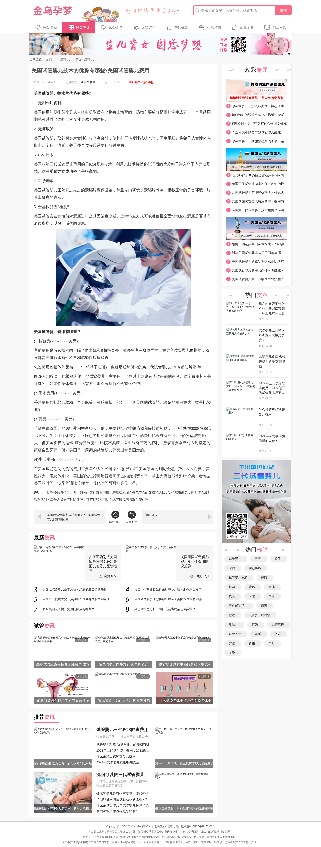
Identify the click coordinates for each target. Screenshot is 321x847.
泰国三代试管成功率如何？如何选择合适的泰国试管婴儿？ (255, 185)
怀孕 (233, 587)
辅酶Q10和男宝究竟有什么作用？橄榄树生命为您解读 (256, 125)
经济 (108, 469)
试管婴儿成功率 (260, 615)
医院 (61, 190)
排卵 (132, 428)
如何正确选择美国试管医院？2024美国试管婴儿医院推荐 (255, 245)
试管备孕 (116, 27)
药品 (191, 435)
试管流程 (279, 624)
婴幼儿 (234, 624)
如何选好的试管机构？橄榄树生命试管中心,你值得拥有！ (255, 116)
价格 (183, 428)
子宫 (191, 190)
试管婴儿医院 (159, 402)
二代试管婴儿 (158, 367)
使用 (46, 112)
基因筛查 (101, 216)
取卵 (50, 129)
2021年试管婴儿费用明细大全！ (119, 762)
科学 (42, 181)
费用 (61, 331)
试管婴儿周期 (186, 350)
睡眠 (140, 138)
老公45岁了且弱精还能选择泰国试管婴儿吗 (255, 176)
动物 (108, 112)
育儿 (272, 587)
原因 (265, 605)
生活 (42, 459)
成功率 (71, 171)
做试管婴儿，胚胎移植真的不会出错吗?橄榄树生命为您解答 (255, 142)
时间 (162, 469)
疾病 (46, 223)
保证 (61, 223)
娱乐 (259, 634)
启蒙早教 (279, 27)
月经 (203, 112)
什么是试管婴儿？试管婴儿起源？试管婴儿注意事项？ (122, 806)
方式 (61, 171)
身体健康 (69, 383)
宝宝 (259, 559)
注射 (101, 367)
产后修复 (181, 27)
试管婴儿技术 (239, 577)
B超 (104, 350)
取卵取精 (65, 402)
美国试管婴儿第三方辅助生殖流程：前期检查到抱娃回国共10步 (255, 280)
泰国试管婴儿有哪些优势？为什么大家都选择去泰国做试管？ (255, 194)
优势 (73, 93)
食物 (253, 643)
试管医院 (236, 634)
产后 (272, 643)
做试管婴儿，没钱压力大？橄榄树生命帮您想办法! (255, 107)
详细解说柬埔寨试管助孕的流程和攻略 (122, 800)
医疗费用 (73, 428)
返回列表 (151, 515)
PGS (37, 376)
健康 (46, 197)
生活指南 (214, 27)
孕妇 (233, 568)
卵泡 (171, 112)
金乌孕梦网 (88, 82)
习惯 (253, 596)
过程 (89, 145)
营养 (253, 587)
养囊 (50, 181)
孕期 (272, 596)
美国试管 (42, 190)
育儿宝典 (247, 27)
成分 (156, 112)
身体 (85, 119)
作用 (50, 103)
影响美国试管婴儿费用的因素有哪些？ (253, 254)
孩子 (279, 559)
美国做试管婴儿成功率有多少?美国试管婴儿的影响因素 (73, 517)
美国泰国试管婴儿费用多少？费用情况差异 (255, 203)
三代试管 (57, 164)
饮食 (233, 596)
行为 (256, 624)
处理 (151, 164)
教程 (233, 615)
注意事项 (256, 568)
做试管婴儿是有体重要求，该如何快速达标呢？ (122, 794)
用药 (101, 435)
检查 (179, 216)
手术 (38, 402)
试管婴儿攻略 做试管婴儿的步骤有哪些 (123, 745)
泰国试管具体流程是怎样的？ (117, 811)
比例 (101, 428)
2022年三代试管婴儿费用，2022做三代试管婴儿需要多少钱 (123, 751)
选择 (61, 350)
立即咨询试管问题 (140, 82)
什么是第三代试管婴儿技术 (116, 756)
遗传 (38, 223)
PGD (46, 376)
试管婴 (48, 331)
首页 (49, 59)
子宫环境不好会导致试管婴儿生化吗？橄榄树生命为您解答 (253, 134)
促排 (58, 103)
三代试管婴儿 (93, 376)
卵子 (187, 138)
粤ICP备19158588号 (203, 826)
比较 (207, 402)
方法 (233, 643)
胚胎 (101, 402)
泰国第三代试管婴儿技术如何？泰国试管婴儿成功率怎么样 (255, 211)
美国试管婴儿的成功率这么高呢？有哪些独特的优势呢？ (255, 263)
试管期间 (53, 469)
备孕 (233, 652)
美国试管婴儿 (85, 59)
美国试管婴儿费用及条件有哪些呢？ (256, 270)
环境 (199, 190)
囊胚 (89, 190)
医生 (163, 138)
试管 (46, 93)
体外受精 (65, 367)
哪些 (85, 93)
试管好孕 (148, 27)
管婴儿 (51, 138)
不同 (85, 435)
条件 (116, 469)
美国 (38, 93)
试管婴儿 (83, 27)
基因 (46, 207)
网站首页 (50, 27)
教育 (279, 634)
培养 (156, 190)
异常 (154, 350)
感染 (85, 357)
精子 (175, 164)
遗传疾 (158, 376)
